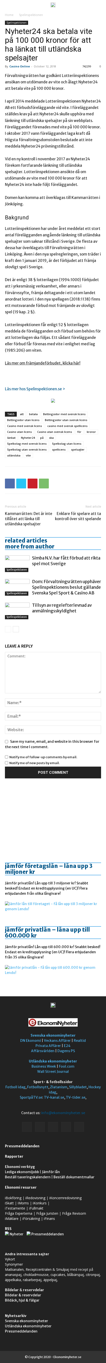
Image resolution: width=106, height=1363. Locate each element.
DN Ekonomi (30, 1040)
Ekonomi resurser (21, 1187)
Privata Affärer (48, 1046)
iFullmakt (36, 1208)
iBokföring (13, 1198)
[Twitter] (21, 483)
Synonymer (14, 1264)
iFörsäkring (31, 1218)
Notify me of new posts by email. (34, 763)
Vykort (10, 1259)
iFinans (49, 1218)
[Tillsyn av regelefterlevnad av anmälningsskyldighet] (17, 611)
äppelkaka (13, 1279)
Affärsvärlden (42, 1051)
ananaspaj (13, 1274)
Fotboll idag (15, 1087)
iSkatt (9, 1203)
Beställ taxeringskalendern (28, 1177)
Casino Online (19, 66)
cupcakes (58, 1274)
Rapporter (14, 1156)
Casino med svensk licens (24, 426)
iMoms (23, 1203)
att (22, 414)
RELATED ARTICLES (26, 541)
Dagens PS (66, 1051)
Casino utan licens (19, 432)
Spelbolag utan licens (66, 443)
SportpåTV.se (31, 1097)
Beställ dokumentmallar (73, 1177)
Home (9, 15)
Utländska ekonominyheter (53, 1061)
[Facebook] (10, 483)
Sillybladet (78, 1087)
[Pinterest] (32, 483)
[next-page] (16, 629)
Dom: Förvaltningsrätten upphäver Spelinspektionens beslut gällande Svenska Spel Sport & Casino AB (66, 587)
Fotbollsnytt (37, 1087)
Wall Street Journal (53, 1071)
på (42, 437)
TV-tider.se (75, 1097)
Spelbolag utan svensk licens (27, 449)
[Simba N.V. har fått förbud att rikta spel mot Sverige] (17, 563)
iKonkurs (40, 1203)
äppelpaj (50, 1279)
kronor (91, 432)
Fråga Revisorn (74, 1213)
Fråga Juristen (47, 1213)
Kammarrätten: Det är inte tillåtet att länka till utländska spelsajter (28, 518)
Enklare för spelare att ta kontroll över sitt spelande (78, 516)
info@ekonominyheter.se (63, 1113)
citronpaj (93, 1274)
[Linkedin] (40, 1127)
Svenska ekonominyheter (53, 1035)
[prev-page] (8, 629)
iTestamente (15, 1208)
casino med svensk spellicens (67, 426)
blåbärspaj (75, 1274)
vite (28, 455)
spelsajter (78, 449)
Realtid (80, 1040)
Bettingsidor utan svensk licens (66, 420)
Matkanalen (14, 1269)
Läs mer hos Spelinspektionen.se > (35, 389)
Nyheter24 (28, 437)
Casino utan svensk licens (54, 432)
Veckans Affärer (57, 1040)
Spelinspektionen (31, 15)
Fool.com (66, 1066)
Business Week (44, 1066)
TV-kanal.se (54, 1097)
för (79, 432)
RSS (8, 1229)
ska (51, 437)
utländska (13, 455)
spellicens (59, 449)
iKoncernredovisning (65, 1198)
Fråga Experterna (18, 1213)
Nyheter (16, 1234)
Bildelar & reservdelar (23, 1295)
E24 (67, 1046)
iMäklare (11, 1218)
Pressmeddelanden (22, 1146)
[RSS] (53, 1127)
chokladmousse (36, 1274)
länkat (11, 437)
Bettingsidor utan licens (23, 420)
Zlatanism (58, 1087)
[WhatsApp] (44, 483)
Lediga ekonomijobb (22, 1172)
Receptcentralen (39, 1269)
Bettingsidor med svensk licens (64, 414)
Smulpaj (62, 1269)
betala (33, 414)
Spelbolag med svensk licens (27, 443)
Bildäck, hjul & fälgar (22, 1300)
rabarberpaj (32, 1279)
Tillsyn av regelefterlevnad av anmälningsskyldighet (62, 608)
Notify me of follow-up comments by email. (43, 757)
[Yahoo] (79, 1127)
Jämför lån (51, 1172)
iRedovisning (35, 1198)
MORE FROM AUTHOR (29, 546)
